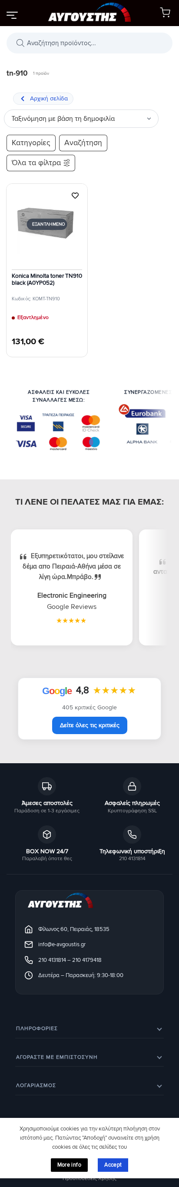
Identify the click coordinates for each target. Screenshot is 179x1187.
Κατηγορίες (31, 142)
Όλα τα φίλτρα (36, 162)
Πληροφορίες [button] (37, 1028)
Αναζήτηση (83, 142)
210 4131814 (52, 960)
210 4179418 (87, 960)
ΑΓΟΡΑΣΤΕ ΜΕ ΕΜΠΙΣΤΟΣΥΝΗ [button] (57, 1057)
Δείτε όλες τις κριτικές (89, 725)
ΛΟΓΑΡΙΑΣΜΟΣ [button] (36, 1085)
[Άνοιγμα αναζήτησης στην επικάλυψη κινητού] (89, 43)
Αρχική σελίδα (49, 98)
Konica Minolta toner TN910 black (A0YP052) (47, 279)
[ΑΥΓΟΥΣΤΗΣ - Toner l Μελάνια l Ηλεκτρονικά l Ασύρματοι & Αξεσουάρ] (89, 13)
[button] (12, 15)
